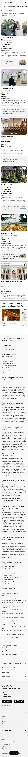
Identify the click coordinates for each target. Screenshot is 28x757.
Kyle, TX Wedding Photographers (10, 654)
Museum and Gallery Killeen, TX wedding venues (14, 600)
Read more (15, 63)
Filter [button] (15, 753)
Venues (4, 6)
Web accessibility (6, 744)
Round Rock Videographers (8, 586)
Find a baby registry (7, 696)
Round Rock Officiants (7, 568)
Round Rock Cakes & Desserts (9, 573)
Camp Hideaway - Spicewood (9, 354)
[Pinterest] (5, 706)
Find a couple (5, 694)
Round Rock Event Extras (8, 566)
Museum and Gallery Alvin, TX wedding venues (13, 640)
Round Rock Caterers (7, 575)
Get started (7, 701)
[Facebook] (2, 706)
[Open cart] (25, 2)
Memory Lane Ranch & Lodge (9, 349)
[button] (24, 20)
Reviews (4, 718)
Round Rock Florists (7, 584)
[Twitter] (7, 706)
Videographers (20, 6)
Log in (3, 692)
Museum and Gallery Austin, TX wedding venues (14, 598)
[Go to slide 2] (12, 34)
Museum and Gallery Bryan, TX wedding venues (13, 621)
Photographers (11, 6)
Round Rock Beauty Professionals (10, 577)
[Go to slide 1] (11, 34)
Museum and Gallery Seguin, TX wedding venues (14, 637)
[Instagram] (10, 706)
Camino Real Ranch (6, 352)
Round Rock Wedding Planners (9, 581)
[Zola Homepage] (8, 2)
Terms (3, 739)
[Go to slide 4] (15, 34)
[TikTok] (12, 706)
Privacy (3, 736)
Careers (4, 721)
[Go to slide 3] (14, 34)
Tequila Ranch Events (7, 356)
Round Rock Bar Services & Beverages (11, 571)
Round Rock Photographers (8, 588)
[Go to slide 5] (16, 34)
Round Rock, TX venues (7, 10)
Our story (4, 716)
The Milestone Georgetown (8, 347)
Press (3, 723)
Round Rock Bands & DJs (8, 579)
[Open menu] (2, 2)
